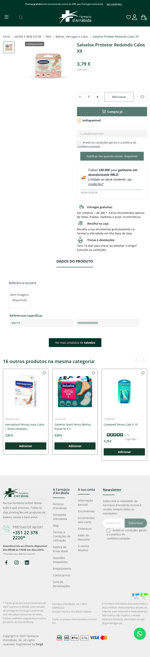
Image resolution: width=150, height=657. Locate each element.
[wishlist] (44, 373)
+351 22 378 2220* (25, 535)
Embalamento (62, 568)
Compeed (109, 419)
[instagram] (16, 562)
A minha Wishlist (83, 548)
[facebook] (6, 562)
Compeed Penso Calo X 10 (121, 424)
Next (64, 66)
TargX (39, 644)
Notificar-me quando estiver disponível (112, 156)
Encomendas (86, 511)
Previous (33, 66)
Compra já (114, 112)
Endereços (85, 528)
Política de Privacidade (60, 549)
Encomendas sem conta (86, 520)
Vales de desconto (84, 537)
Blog (56, 525)
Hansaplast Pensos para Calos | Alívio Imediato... (24, 427)
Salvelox (60, 419)
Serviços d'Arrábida (60, 506)
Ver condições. (114, 4)
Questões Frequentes (60, 560)
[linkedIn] (27, 562)
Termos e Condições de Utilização (62, 536)
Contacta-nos (61, 575)
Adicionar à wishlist (142, 96)
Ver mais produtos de (75, 342)
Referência (16, 283)
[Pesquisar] (20, 17)
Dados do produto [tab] (74, 261)
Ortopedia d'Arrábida (60, 517)
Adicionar (119, 97)
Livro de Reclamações (61, 584)
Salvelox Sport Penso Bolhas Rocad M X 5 (72, 427)
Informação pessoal (85, 502)
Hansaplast (12, 419)
